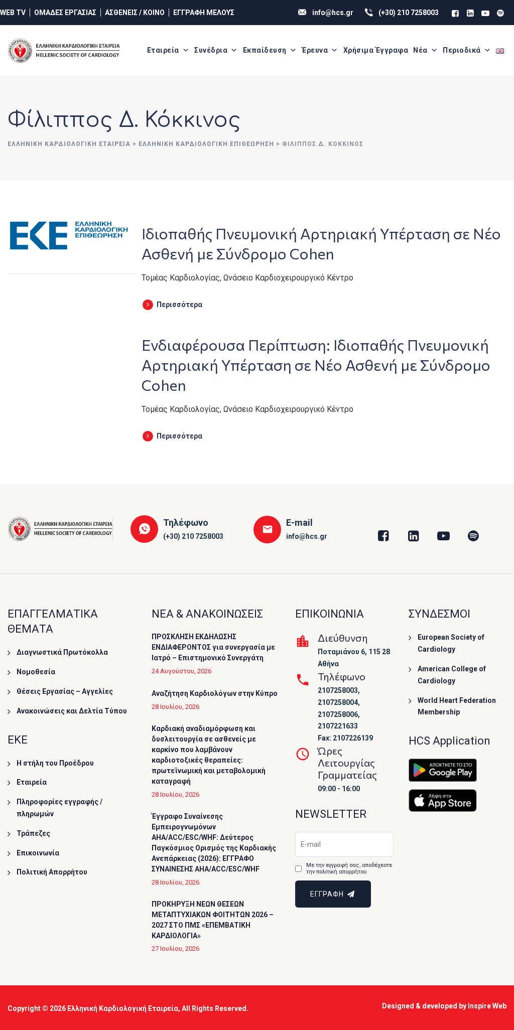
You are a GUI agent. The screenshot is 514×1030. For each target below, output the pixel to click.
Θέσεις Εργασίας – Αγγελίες (65, 691)
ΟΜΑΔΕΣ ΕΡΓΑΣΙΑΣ (65, 13)
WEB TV (13, 13)
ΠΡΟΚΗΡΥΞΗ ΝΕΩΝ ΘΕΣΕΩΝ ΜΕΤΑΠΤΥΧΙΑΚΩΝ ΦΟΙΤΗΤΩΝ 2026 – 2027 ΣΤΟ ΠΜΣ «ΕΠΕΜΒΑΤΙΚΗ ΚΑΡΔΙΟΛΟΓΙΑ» (213, 920)
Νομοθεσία (36, 672)
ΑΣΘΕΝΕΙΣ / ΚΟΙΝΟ (135, 13)
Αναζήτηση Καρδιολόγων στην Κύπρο (215, 693)
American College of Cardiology (452, 675)
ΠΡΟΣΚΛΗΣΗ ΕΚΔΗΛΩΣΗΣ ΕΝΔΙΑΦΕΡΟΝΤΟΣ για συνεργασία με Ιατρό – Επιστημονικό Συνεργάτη (213, 647)
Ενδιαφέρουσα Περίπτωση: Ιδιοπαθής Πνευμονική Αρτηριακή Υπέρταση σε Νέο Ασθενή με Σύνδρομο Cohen (316, 364)
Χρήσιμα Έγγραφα (376, 50)
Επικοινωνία (38, 853)
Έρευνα (315, 50)
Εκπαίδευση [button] (265, 50)
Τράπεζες (33, 833)
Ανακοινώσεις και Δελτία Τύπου (72, 711)
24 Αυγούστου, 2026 (181, 671)
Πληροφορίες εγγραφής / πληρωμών (59, 808)
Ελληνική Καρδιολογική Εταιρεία (122, 1008)
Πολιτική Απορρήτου (52, 872)
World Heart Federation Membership (457, 706)
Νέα (420, 50)
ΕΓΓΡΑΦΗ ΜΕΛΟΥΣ (203, 13)
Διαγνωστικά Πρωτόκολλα (62, 652)
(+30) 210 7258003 (408, 13)
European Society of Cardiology (451, 643)
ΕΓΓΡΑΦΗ (328, 894)
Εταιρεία (163, 50)
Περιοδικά (462, 50)
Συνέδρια (210, 50)
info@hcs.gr (332, 13)
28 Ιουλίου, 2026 (175, 706)
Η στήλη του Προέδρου (55, 763)
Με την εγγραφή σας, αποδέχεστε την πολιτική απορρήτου (349, 868)
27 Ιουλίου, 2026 (175, 948)
